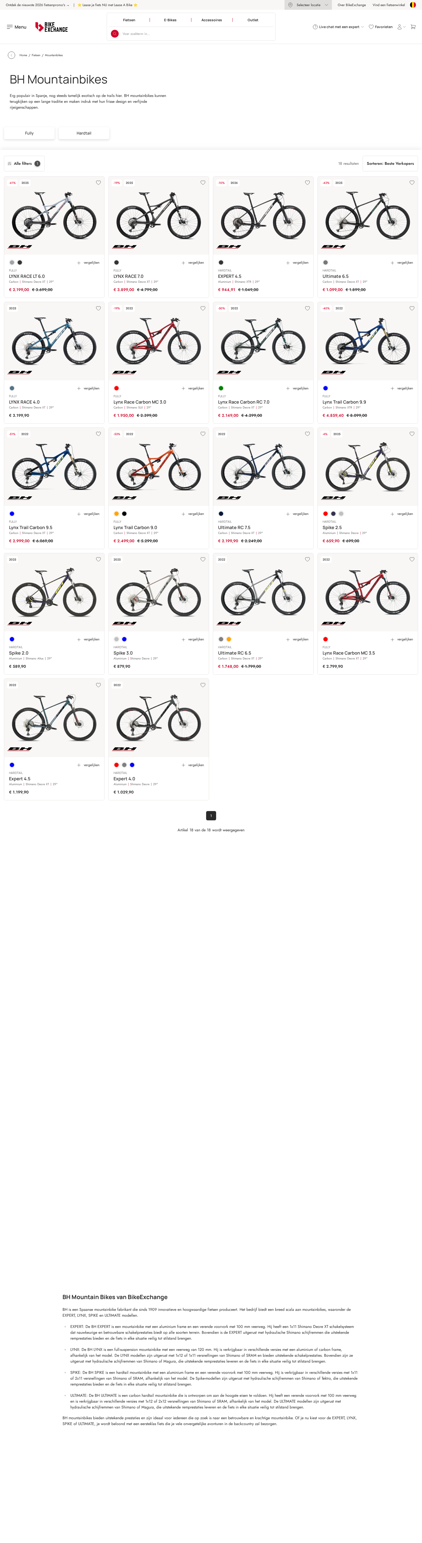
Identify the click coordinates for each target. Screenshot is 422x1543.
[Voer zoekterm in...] (115, 34)
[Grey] (221, 639)
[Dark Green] (221, 388)
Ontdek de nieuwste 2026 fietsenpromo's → (38, 4)
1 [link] (211, 815)
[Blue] (325, 388)
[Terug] (11, 55)
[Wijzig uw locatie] (413, 5)
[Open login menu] (401, 27)
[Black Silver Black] (19, 262)
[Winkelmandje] (413, 27)
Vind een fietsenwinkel (389, 4)
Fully (29, 133)
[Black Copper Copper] (221, 262)
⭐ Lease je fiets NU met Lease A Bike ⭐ (107, 4)
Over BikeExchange (352, 4)
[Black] (124, 514)
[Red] (116, 388)
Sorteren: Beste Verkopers (390, 163)
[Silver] (341, 514)
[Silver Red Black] (12, 262)
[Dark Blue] (221, 514)
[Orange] (116, 514)
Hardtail (84, 133)
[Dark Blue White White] (12, 388)
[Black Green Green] (325, 262)
